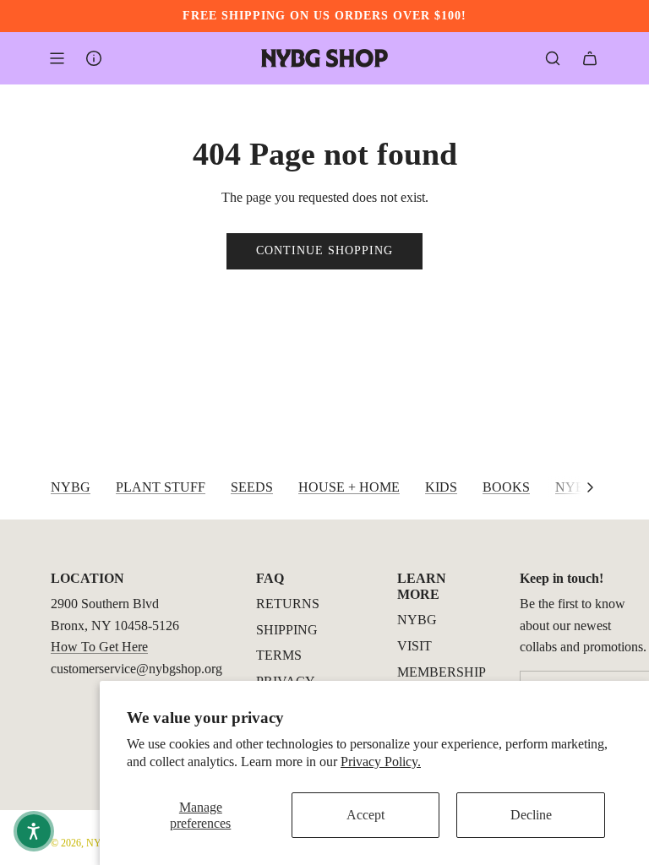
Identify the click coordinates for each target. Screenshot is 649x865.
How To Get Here (99, 646)
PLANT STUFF (160, 487)
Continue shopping (324, 250)
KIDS (441, 487)
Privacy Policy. (381, 761)
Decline (531, 815)
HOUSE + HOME (349, 487)
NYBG (70, 487)
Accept (365, 815)
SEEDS (252, 487)
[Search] (552, 58)
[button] (589, 487)
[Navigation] (56, 58)
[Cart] (589, 58)
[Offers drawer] (93, 58)
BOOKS (506, 487)
